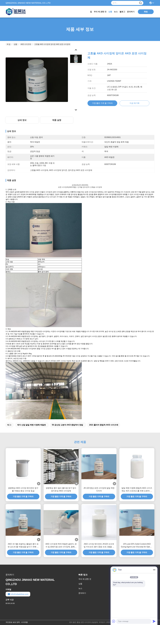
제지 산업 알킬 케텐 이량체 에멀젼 (31, 425)
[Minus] (154, 569)
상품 (110, 12)
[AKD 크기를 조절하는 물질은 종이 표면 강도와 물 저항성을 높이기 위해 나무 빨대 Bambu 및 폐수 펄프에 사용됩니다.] (23, 522)
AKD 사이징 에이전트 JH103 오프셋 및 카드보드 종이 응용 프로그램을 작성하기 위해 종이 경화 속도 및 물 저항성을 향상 (99, 545)
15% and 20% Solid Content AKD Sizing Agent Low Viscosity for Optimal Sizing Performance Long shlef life (137, 545)
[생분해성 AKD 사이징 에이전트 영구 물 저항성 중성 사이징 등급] (23, 466)
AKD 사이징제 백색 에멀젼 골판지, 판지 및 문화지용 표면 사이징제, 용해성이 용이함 (61, 545)
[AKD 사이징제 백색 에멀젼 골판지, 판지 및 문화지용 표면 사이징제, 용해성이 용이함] (61, 522)
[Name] (140, 3)
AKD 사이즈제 (26, 44)
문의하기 (131, 12)
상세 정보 (22, 120)
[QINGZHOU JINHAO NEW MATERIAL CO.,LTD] (18, 11)
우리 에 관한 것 (100, 12)
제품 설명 (56, 120)
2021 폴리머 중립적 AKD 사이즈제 (103, 425)
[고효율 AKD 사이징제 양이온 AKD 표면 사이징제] (37, 79)
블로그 (122, 12)
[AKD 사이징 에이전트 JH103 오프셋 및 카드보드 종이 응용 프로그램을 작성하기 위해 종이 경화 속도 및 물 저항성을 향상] (99, 522)
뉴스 (116, 12)
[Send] (154, 621)
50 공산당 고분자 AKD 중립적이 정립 (67, 425)
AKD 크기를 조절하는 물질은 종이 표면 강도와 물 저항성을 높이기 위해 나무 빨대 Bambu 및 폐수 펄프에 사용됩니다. (23, 545)
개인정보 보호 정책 (13, 622)
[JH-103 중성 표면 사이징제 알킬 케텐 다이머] (99, 466)
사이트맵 (24, 622)
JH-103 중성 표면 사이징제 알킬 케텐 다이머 (99, 489)
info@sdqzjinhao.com (19, 594)
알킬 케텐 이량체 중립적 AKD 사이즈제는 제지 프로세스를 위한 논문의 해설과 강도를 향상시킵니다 (136, 489)
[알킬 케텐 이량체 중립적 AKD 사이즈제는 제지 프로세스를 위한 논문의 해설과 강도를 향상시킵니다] (136, 466)
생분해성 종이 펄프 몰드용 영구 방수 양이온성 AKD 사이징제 (61, 489)
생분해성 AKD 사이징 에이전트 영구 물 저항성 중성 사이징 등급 (23, 489)
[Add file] (113, 621)
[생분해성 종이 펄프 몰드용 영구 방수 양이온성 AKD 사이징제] (61, 466)
